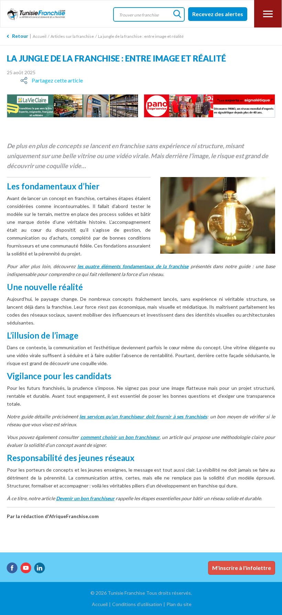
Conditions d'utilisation (137, 604)
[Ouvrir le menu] (268, 14)
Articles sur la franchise (72, 36)
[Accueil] (40, 14)
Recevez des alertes (217, 14)
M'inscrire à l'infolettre (241, 567)
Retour (20, 36)
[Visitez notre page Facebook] (12, 568)
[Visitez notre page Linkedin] (39, 568)
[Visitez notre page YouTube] (26, 568)
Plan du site (179, 604)
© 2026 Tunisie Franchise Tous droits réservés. (141, 593)
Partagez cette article (57, 80)
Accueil (39, 36)
